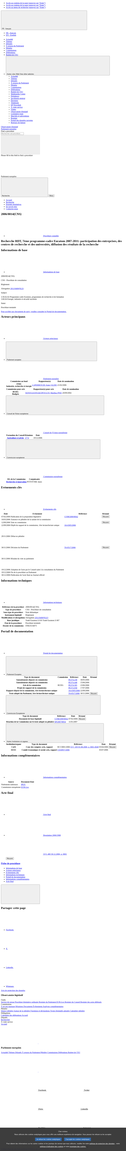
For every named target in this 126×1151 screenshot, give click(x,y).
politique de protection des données (102, 1144)
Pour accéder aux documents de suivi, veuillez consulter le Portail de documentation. (33, 312)
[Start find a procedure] (20, 144)
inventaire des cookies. (78, 1146)
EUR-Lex (25, 787)
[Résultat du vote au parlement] (82, 567)
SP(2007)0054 (60, 722)
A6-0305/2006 (70, 525)
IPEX (23, 784)
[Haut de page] (20, 894)
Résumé (106, 517)
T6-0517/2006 (70, 547)
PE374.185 (72, 685)
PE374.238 (72, 680)
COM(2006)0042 (71, 517)
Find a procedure (7, 131)
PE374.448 (72, 682)
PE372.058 (72, 688)
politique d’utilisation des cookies (51, 1146)
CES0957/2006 (63, 750)
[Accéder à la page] (82, 545)
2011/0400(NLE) (17, 289)
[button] (38, 1043)
